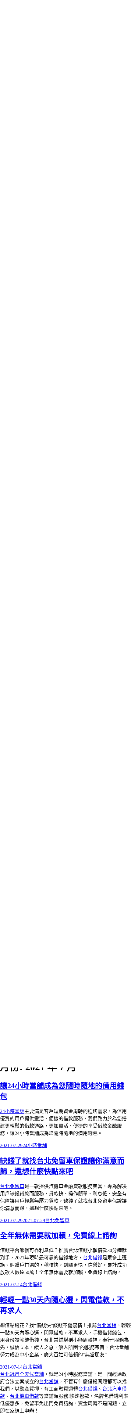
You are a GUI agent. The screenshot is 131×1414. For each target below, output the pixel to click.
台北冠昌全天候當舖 (22, 1374)
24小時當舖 (12, 1111)
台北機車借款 (24, 1396)
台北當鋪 (106, 1325)
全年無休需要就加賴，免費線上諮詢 (58, 1236)
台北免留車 (12, 1186)
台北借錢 (92, 1257)
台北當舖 (32, 1366)
